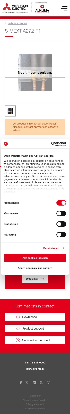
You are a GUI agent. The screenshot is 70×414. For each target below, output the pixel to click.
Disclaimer (35, 395)
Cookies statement (35, 408)
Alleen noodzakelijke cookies (35, 268)
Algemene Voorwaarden (35, 399)
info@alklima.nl (35, 368)
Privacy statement (35, 404)
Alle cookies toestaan (35, 257)
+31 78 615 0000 (35, 362)
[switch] (61, 213)
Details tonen (51, 248)
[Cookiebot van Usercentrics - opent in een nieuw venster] (51, 144)
